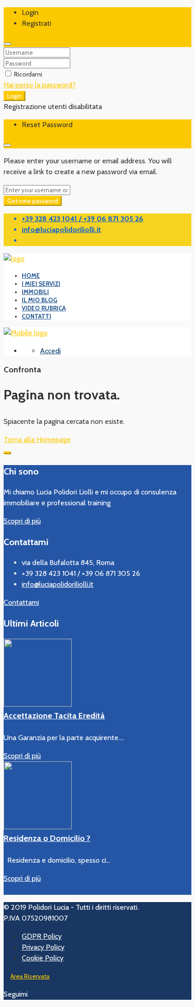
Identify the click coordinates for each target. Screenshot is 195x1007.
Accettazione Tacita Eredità (54, 716)
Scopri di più (22, 521)
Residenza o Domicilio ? (47, 838)
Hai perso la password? (40, 85)
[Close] (7, 44)
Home (31, 275)
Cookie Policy (42, 958)
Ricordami (27, 74)
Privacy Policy (43, 947)
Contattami (21, 602)
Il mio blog (39, 300)
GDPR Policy (42, 936)
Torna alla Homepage (37, 439)
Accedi (50, 351)
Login (14, 96)
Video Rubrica (44, 308)
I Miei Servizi (41, 283)
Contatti (36, 316)
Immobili (35, 291)
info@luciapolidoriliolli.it (57, 584)
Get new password (32, 200)
